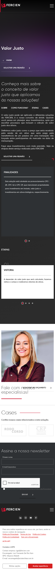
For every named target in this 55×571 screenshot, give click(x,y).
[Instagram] (26, 518)
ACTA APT (6, 541)
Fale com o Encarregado (29, 537)
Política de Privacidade (11, 534)
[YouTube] (31, 518)
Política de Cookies (39, 534)
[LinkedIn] (20, 518)
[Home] (10, 5)
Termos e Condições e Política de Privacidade (35, 489)
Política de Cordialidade (11, 537)
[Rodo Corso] (13, 430)
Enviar (25, 495)
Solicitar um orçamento (34, 388)
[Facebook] (36, 518)
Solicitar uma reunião (14, 68)
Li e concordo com (29, 489)
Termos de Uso (25, 534)
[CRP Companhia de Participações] (41, 430)
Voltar (9, 60)
